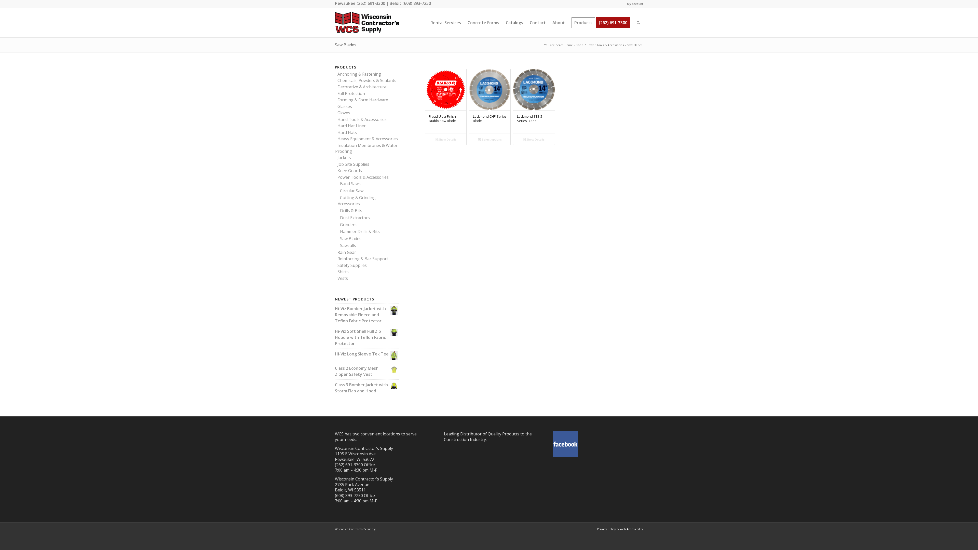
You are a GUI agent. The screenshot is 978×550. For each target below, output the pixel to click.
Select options (491, 139)
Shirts (343, 271)
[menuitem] (633, 4)
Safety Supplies (352, 265)
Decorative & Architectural (362, 87)
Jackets (344, 157)
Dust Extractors (355, 218)
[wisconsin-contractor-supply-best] (367, 22)
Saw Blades (350, 238)
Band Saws (350, 183)
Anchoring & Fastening (359, 74)
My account (635, 4)
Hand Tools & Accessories (362, 119)
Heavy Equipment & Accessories (367, 139)
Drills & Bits (351, 210)
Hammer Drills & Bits (360, 231)
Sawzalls (348, 245)
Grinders (348, 224)
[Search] (638, 22)
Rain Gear (346, 252)
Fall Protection (351, 93)
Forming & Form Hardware (362, 100)
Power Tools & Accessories (363, 177)
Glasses (344, 106)
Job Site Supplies (353, 164)
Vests (342, 278)
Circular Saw (351, 191)
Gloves (343, 113)
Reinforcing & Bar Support (362, 259)
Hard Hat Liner (351, 126)
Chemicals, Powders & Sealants (366, 80)
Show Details (447, 139)
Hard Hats (347, 132)
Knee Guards (349, 170)
